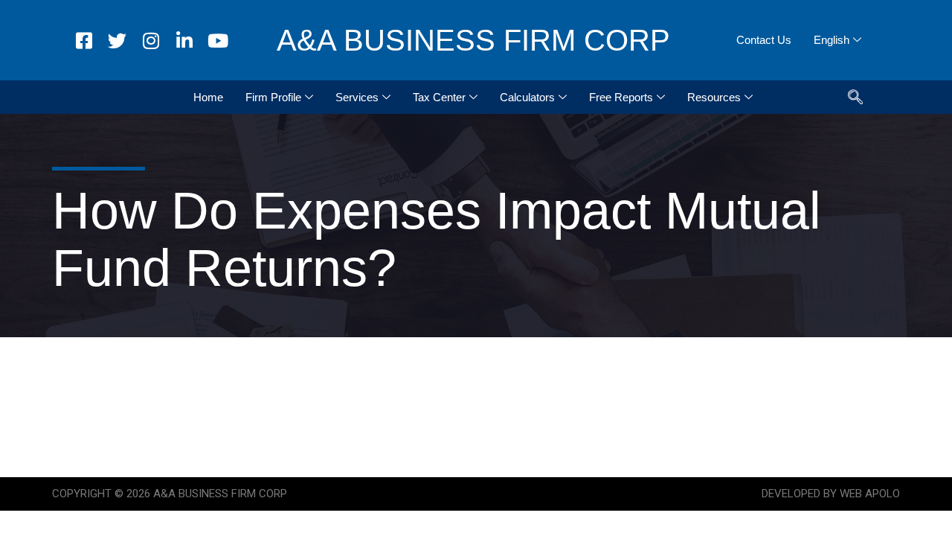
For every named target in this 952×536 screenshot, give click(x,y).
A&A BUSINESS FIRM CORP (473, 40)
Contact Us (763, 40)
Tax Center (439, 97)
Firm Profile (273, 97)
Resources (714, 97)
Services (357, 97)
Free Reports (621, 97)
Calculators (527, 97)
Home (208, 97)
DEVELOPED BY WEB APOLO (831, 493)
